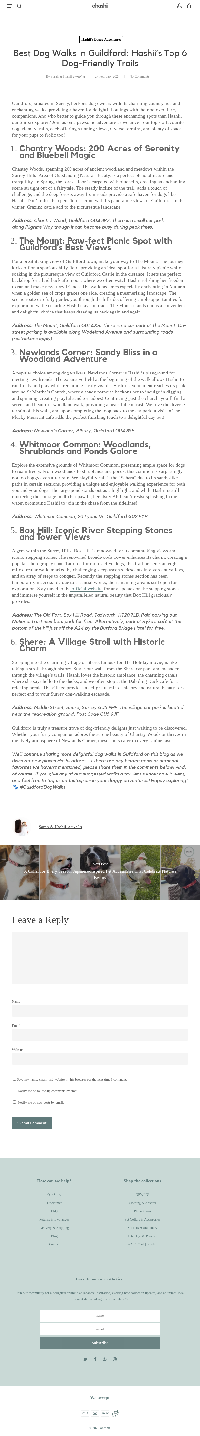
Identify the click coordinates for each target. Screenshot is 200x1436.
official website (86, 588)
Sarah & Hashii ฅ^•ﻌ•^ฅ (68, 76)
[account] (179, 6)
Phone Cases (142, 1211)
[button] (9, 5)
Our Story (54, 1195)
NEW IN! (142, 1195)
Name (17, 1001)
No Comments (139, 76)
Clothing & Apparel (142, 1203)
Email (17, 1025)
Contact (54, 1244)
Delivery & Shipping (54, 1228)
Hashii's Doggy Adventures (101, 39)
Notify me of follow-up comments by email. (48, 1091)
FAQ (54, 1211)
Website (17, 1050)
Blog (54, 1236)
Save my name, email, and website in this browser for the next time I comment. (72, 1079)
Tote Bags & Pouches (142, 1236)
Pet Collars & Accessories (142, 1219)
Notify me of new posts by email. (41, 1102)
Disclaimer (54, 1203)
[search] (19, 6)
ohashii (100, 6)
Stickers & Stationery (142, 1228)
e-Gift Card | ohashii (142, 1244)
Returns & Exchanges (54, 1219)
